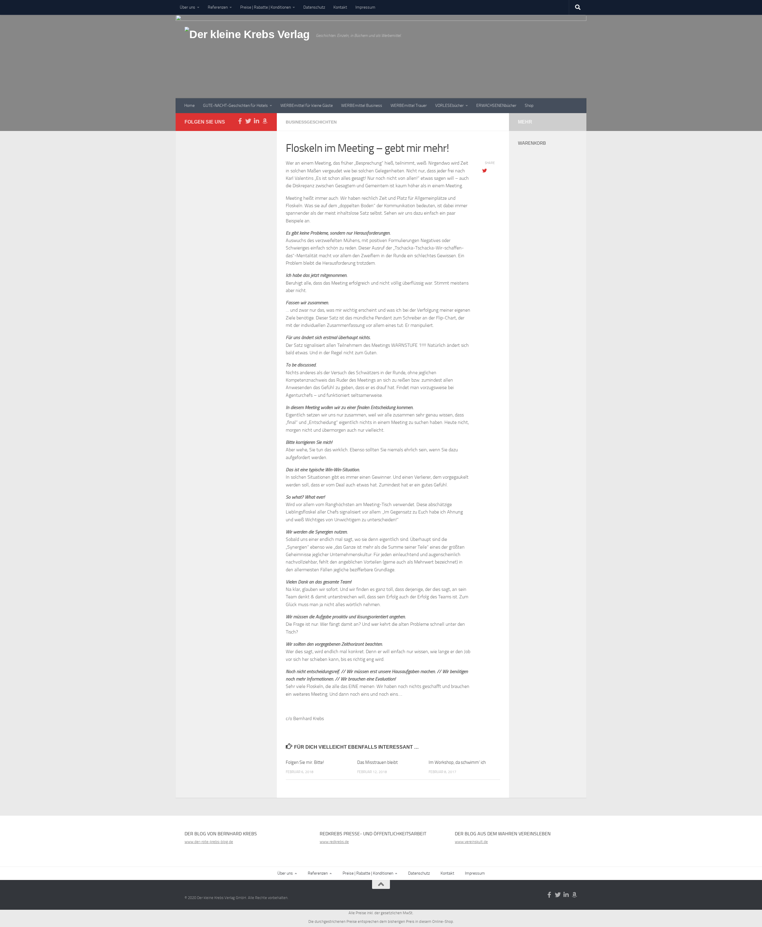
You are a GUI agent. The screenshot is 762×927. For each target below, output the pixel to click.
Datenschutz (314, 7)
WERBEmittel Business (361, 105)
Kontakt (340, 7)
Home (189, 105)
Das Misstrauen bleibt (377, 762)
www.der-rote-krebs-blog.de (209, 841)
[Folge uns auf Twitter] (248, 121)
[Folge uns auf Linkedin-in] (257, 121)
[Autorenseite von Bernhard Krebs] (265, 121)
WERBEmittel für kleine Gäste (306, 105)
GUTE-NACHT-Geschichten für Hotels (235, 105)
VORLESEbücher (449, 105)
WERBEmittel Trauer (409, 105)
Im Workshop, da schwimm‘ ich (457, 762)
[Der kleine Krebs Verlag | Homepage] (247, 41)
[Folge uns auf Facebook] (240, 121)
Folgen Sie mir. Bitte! (305, 762)
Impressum (365, 7)
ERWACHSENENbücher (496, 105)
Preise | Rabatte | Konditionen (265, 7)
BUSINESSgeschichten (311, 122)
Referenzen (218, 7)
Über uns (187, 7)
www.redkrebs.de (334, 841)
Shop (529, 105)
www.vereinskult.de (471, 841)
